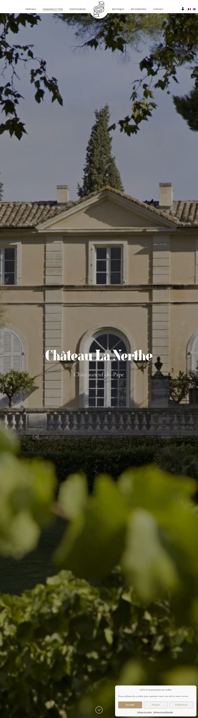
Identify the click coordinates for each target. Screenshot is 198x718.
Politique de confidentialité (163, 712)
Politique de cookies (144, 712)
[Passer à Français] (189, 8)
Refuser (156, 704)
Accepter (130, 704)
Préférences (181, 704)
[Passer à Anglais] (194, 8)
